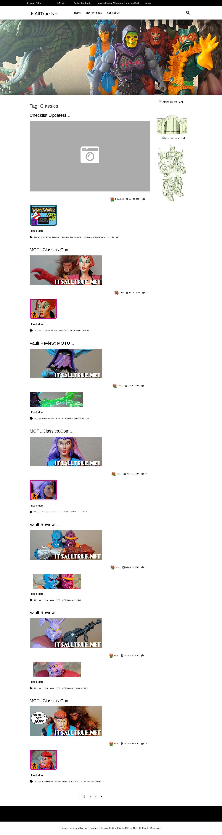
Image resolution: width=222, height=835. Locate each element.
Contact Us (113, 12)
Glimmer (45, 512)
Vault (122, 292)
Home (77, 12)
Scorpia (86, 330)
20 (146, 743)
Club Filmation (48, 781)
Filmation (46, 330)
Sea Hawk (90, 781)
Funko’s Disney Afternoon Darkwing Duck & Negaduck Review (106, 3)
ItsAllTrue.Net (44, 13)
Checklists (56, 237)
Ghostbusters (89, 237)
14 (146, 386)
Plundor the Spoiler (82, 688)
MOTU (66, 330)
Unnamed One (79, 418)
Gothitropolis (100, 237)
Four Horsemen (76, 237)
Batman (37, 237)
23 (146, 655)
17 (146, 567)
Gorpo (44, 418)
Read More (37, 230)
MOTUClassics (76, 330)
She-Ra (85, 512)
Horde (61, 330)
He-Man (54, 330)
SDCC (109, 237)
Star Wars (116, 237)
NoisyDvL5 (119, 199)
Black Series (46, 237)
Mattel (60, 512)
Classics (65, 237)
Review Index (94, 12)
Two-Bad (78, 600)
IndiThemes (91, 828)
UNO (87, 418)
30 (146, 474)
